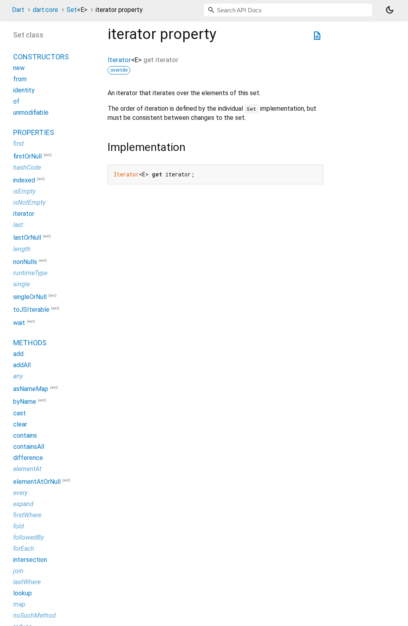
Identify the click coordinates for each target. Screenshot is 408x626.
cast (19, 413)
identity (24, 90)
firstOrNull (27, 156)
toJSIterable (31, 310)
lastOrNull (27, 238)
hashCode (27, 167)
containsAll (28, 446)
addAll (22, 365)
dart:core (45, 10)
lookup (22, 593)
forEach (23, 548)
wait (19, 323)
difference (28, 458)
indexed (24, 180)
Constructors (41, 57)
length (22, 249)
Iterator (119, 60)
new (19, 68)
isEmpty (24, 191)
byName (24, 402)
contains (25, 435)
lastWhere (27, 582)
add (18, 354)
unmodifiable (31, 112)
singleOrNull (30, 297)
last (18, 225)
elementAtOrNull (37, 481)
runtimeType (30, 273)
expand (23, 504)
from (20, 79)
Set (77, 10)
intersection (30, 559)
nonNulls (25, 262)
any (18, 376)
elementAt (27, 469)
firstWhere (27, 515)
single (21, 284)
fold (18, 526)
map (19, 604)
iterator (23, 213)
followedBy (28, 537)
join (18, 571)
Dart (18, 10)
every (20, 493)
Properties (33, 132)
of (16, 101)
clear (20, 424)
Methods (30, 342)
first (18, 143)
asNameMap (30, 389)
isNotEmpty (29, 202)
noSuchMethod (34, 615)
